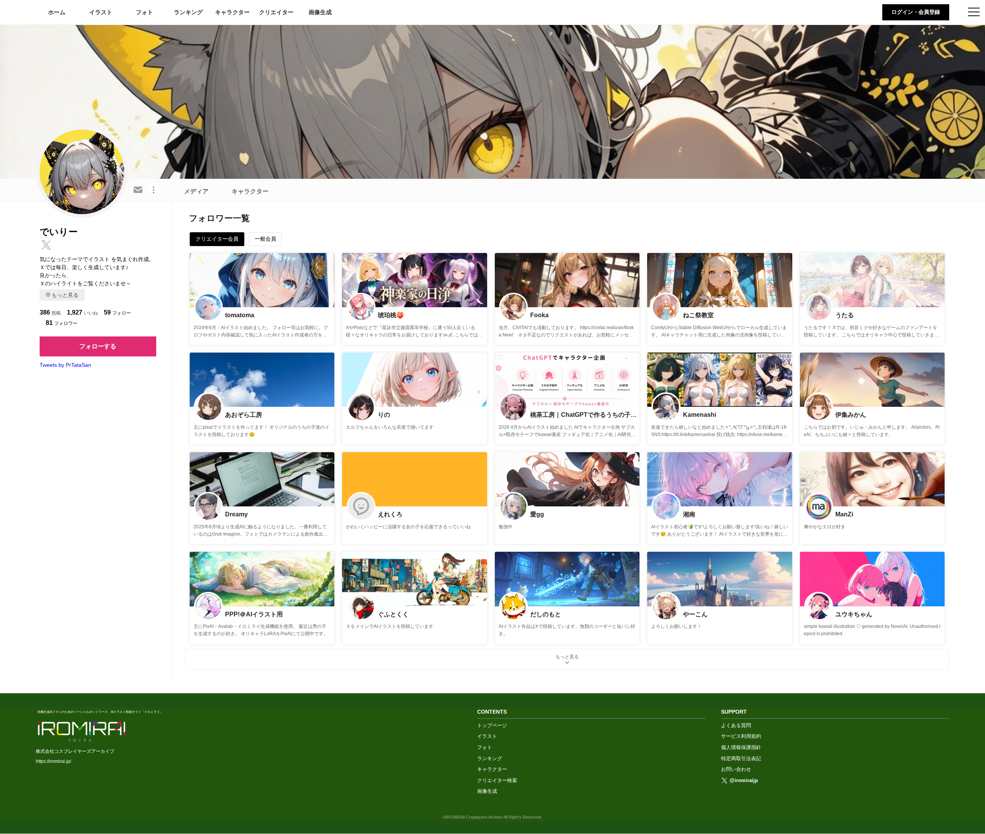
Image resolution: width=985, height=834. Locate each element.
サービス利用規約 (741, 736)
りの (384, 414)
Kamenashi (699, 414)
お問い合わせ (736, 769)
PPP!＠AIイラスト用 (254, 614)
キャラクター (232, 12)
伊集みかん (850, 414)
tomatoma (239, 315)
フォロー (117, 312)
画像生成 (320, 12)
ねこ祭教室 (698, 315)
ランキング (188, 12)
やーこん (695, 614)
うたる (844, 315)
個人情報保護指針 (741, 747)
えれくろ (390, 514)
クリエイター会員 (217, 239)
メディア (196, 191)
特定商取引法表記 (741, 758)
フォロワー (61, 323)
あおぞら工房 (243, 414)
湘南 (689, 514)
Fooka (539, 315)
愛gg (537, 514)
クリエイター (276, 12)
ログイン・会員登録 (916, 12)
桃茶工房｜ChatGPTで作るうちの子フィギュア (584, 414)
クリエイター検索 (497, 780)
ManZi (844, 514)
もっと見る (65, 295)
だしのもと (545, 614)
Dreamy (236, 514)
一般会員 (265, 239)
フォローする (97, 346)
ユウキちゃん (853, 614)
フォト (144, 12)
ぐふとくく (393, 614)
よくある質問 (736, 725)
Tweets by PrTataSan (65, 365)
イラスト (100, 12)
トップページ (492, 725)
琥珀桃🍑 (391, 315)
